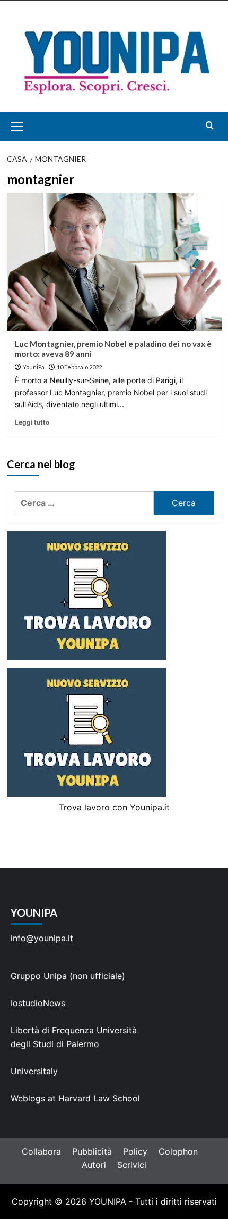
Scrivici (131, 1164)
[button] (29, 126)
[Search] (209, 125)
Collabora (41, 1151)
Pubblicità (92, 1151)
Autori (94, 1164)
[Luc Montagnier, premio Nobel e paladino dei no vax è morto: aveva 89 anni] (114, 262)
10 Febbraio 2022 (79, 366)
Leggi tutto (32, 422)
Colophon (178, 1151)
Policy (135, 1151)
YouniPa (34, 366)
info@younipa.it (42, 938)
